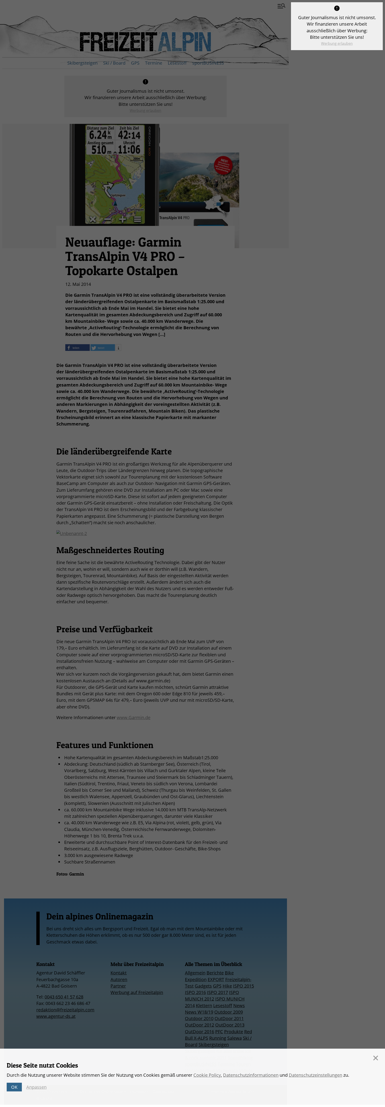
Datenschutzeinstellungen (315, 1075)
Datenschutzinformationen (251, 1075)
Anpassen (36, 1087)
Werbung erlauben (337, 43)
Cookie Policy (207, 1075)
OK (14, 1087)
